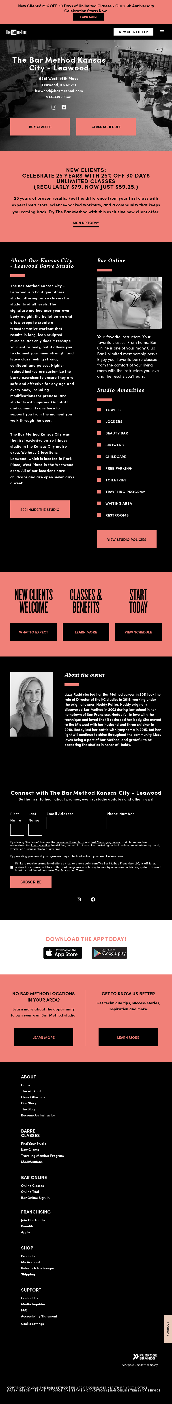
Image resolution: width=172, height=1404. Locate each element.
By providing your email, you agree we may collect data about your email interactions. (67, 856)
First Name (15, 816)
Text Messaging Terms (105, 842)
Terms (40, 1390)
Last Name (33, 816)
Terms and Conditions (70, 842)
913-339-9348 (59, 96)
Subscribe (30, 882)
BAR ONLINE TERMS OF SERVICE (135, 1390)
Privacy (78, 1387)
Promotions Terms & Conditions (78, 1390)
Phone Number (120, 813)
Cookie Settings (32, 1323)
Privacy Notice (40, 845)
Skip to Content (50, 17)
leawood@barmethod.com (59, 90)
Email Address (60, 813)
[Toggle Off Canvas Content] (161, 32)
